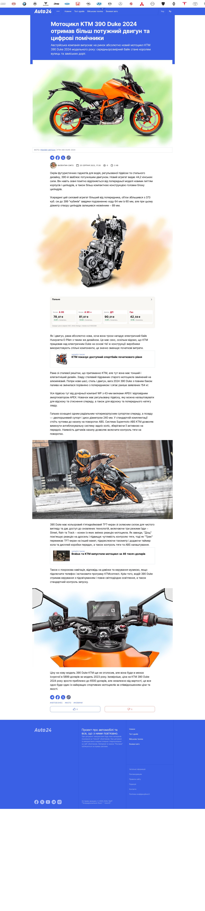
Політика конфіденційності (139, 794)
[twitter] (63, 158)
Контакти (132, 789)
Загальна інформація (137, 769)
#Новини (78, 703)
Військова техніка (95, 11)
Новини (68, 11)
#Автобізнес (56, 703)
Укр (162, 11)
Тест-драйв (79, 11)
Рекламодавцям (135, 774)
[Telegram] (54, 802)
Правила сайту (135, 779)
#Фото (68, 703)
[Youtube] (48, 802)
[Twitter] (42, 802)
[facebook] (58, 158)
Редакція (132, 784)
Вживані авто (112, 11)
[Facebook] (36, 802)
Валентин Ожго (66, 165)
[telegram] (52, 158)
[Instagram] (59, 802)
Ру (170, 11)
